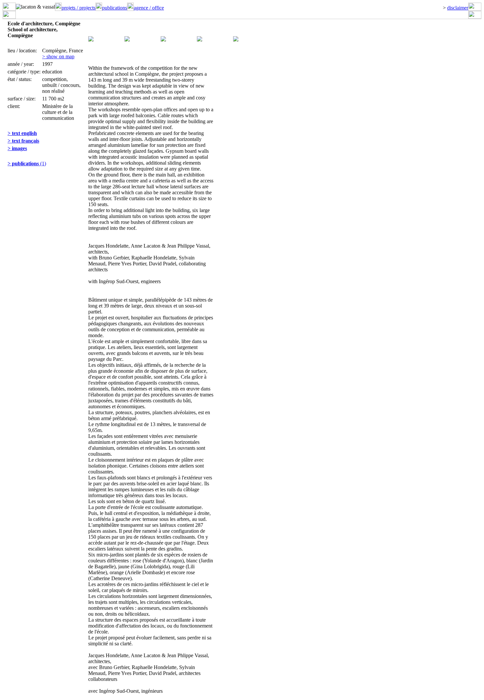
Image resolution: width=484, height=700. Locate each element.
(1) (27, 163)
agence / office (149, 8)
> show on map (58, 56)
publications (114, 8)
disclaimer (457, 8)
